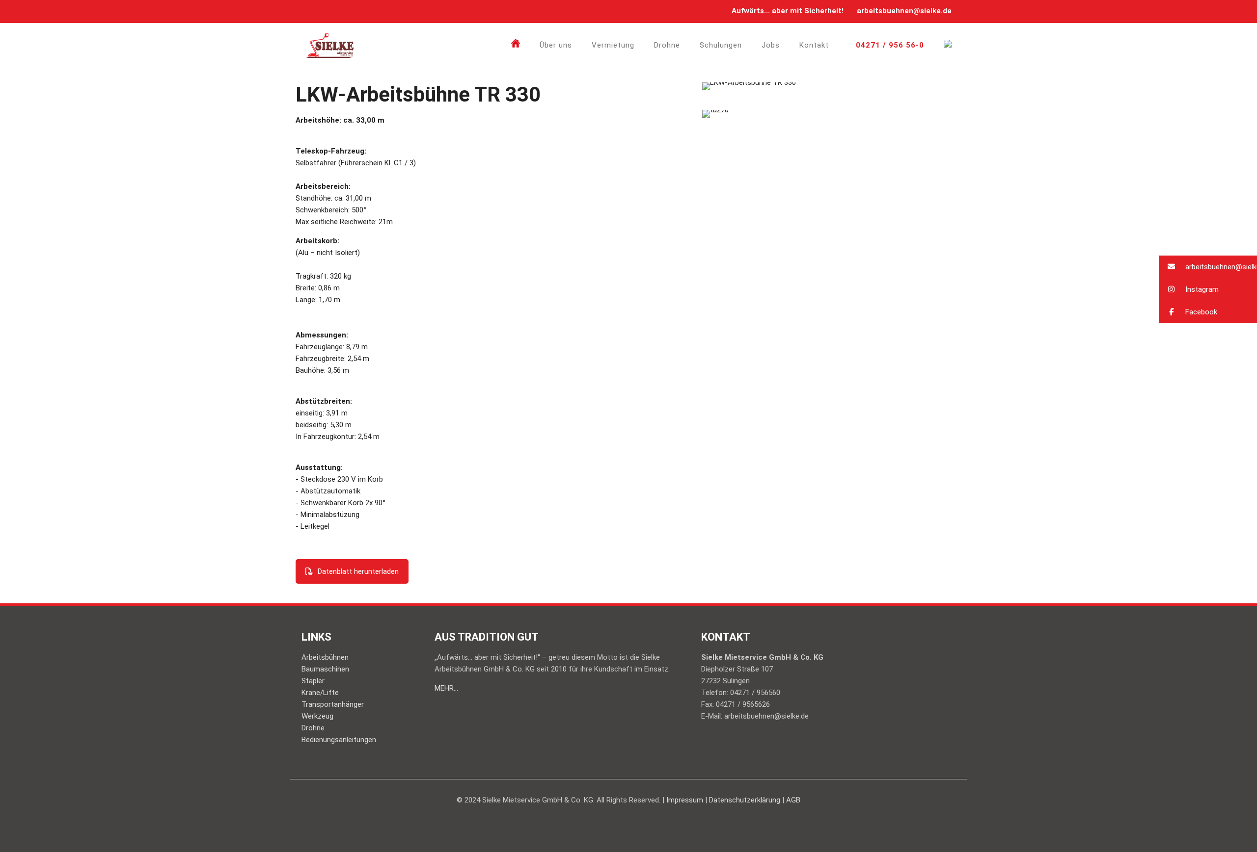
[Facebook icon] (311, 11)
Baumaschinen (325, 669)
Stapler (313, 680)
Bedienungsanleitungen (338, 739)
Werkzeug (317, 716)
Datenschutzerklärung (744, 800)
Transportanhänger (332, 704)
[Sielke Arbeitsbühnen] (330, 45)
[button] (1208, 267)
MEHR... (446, 688)
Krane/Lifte (320, 692)
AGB (793, 800)
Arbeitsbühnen (325, 657)
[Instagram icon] (324, 11)
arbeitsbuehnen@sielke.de (904, 10)
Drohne (313, 727)
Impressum (684, 800)
